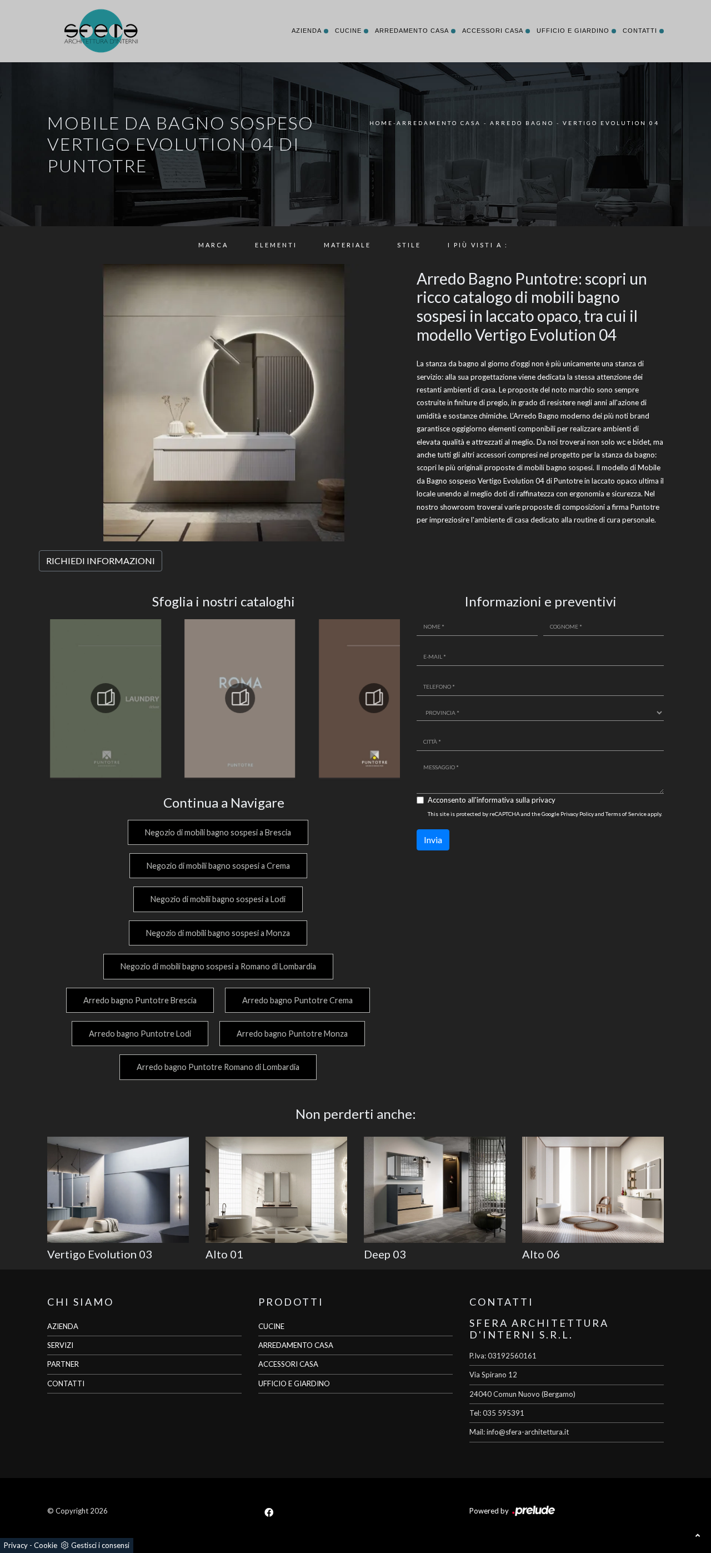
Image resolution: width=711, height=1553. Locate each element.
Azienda (307, 30)
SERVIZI (60, 1345)
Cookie (45, 1545)
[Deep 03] (434, 1190)
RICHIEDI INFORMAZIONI (100, 560)
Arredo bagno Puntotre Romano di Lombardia (218, 1067)
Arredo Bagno (522, 123)
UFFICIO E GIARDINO (294, 1383)
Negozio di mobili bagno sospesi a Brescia (218, 832)
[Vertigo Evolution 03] (118, 1190)
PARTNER (63, 1364)
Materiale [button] (347, 244)
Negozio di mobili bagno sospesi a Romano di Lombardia (218, 966)
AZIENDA (62, 1326)
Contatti (640, 30)
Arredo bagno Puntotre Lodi (140, 1033)
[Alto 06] (593, 1190)
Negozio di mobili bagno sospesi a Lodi (218, 899)
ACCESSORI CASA (288, 1364)
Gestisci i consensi (100, 1545)
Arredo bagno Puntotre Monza (292, 1033)
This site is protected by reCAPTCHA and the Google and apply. (545, 813)
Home (381, 123)
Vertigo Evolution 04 (611, 123)
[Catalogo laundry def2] (105, 698)
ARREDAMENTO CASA (295, 1345)
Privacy (16, 1545)
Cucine (348, 30)
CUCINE (271, 1326)
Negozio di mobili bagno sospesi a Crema (218, 865)
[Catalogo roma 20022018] (240, 698)
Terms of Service (626, 813)
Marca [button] (213, 244)
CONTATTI (65, 1383)
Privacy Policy (577, 813)
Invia (433, 839)
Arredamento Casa (412, 30)
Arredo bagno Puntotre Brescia (140, 1000)
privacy (543, 799)
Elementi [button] (276, 244)
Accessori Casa (492, 30)
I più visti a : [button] (478, 244)
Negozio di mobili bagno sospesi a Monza (218, 933)
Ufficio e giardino (573, 30)
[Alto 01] (276, 1190)
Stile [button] (409, 244)
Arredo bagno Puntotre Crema (297, 1000)
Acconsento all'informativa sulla (491, 799)
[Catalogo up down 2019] (374, 698)
